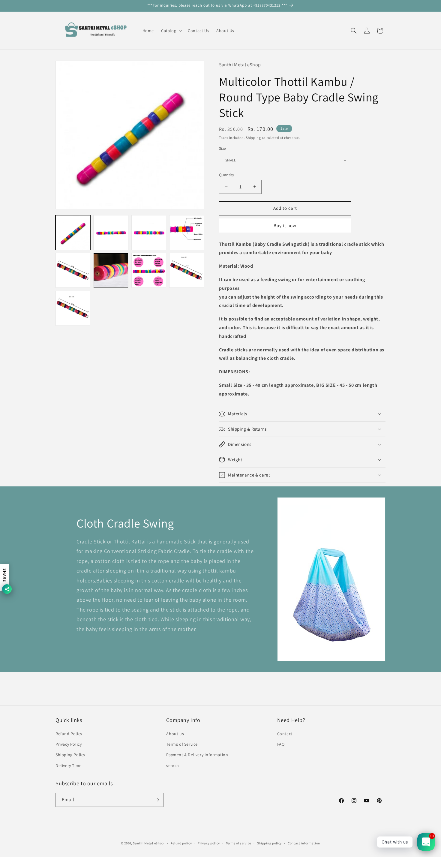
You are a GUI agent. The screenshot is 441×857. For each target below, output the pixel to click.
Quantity (226, 174)
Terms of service (238, 843)
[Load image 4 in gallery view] (186, 232)
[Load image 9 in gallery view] (73, 308)
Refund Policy (69, 733)
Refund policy (181, 843)
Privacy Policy (69, 744)
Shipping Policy (70, 754)
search (172, 765)
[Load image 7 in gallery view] (148, 270)
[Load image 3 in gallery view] (148, 232)
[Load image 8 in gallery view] (186, 270)
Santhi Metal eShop (148, 843)
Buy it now (285, 225)
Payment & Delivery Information (197, 754)
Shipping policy (269, 843)
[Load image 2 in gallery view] (110, 232)
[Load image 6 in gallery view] (110, 270)
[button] (171, 30)
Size (222, 148)
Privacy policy (209, 843)
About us (175, 733)
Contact (284, 733)
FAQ (281, 744)
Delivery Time (69, 765)
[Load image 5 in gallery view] (73, 270)
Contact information (304, 843)
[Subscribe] (156, 800)
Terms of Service (182, 744)
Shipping (253, 137)
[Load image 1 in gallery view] (73, 232)
